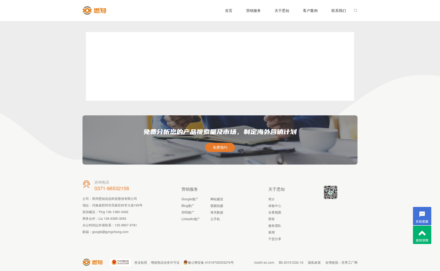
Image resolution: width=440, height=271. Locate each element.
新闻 (271, 232)
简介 (271, 199)
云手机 (215, 219)
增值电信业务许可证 (165, 262)
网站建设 (216, 199)
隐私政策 (314, 262)
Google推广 (190, 199)
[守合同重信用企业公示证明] (120, 262)
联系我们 (338, 10)
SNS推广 (188, 212)
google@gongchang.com (110, 231)
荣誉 (271, 219)
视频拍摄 (216, 205)
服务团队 (274, 225)
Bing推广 (188, 205)
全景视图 (274, 212)
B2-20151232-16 (291, 262)
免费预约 (220, 147)
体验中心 (274, 205)
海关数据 (216, 212)
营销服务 (253, 10)
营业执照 (140, 262)
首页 (228, 10)
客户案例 (310, 10)
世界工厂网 (349, 262)
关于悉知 (282, 10)
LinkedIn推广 (191, 219)
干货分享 (274, 238)
